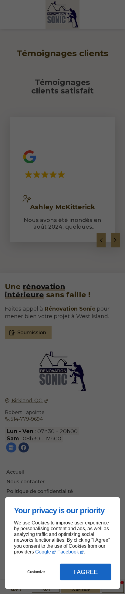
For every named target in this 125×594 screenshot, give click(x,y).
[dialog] (62, 543)
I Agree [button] (85, 572)
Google (43, 551)
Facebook (68, 551)
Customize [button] (36, 572)
